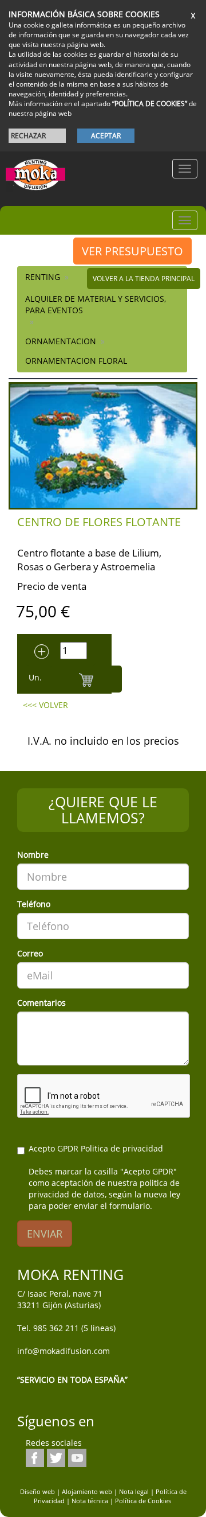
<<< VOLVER (45, 704)
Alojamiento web (87, 1491)
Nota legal (134, 1491)
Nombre (33, 854)
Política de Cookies (143, 1500)
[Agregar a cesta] (86, 679)
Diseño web (37, 1491)
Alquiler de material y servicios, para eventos (95, 304)
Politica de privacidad (122, 1148)
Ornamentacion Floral (76, 360)
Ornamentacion (60, 341)
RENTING (42, 276)
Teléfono (33, 903)
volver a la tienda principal (144, 278)
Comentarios (41, 1002)
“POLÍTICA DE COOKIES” (149, 103)
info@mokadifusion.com (63, 1350)
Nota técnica (90, 1500)
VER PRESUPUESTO (132, 251)
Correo (30, 953)
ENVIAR (44, 1233)
